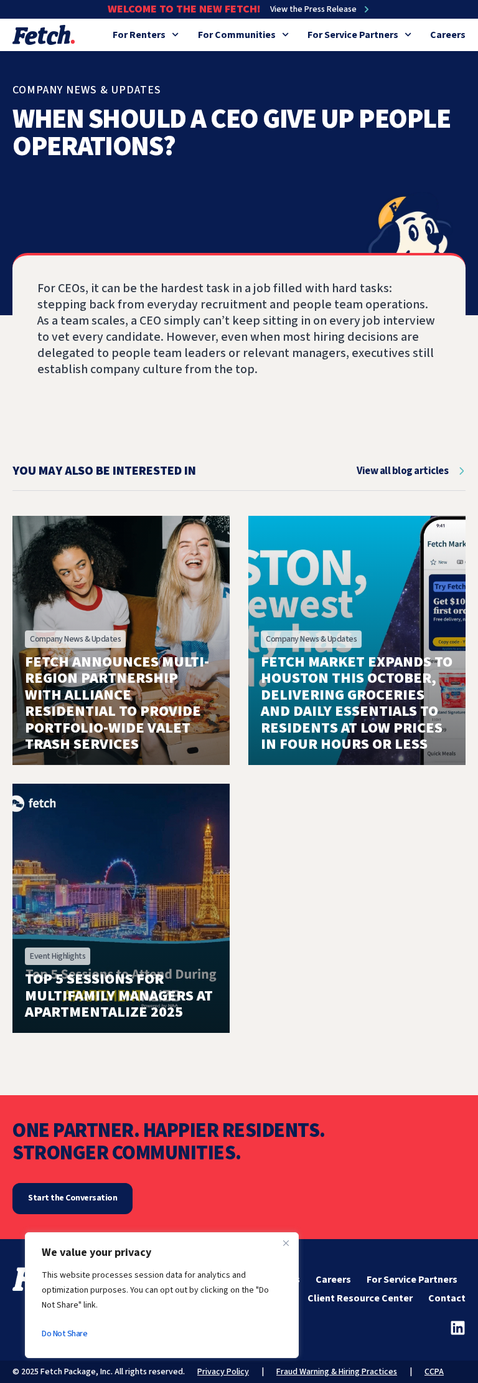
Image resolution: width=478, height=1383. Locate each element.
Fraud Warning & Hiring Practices (336, 1372)
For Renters (139, 35)
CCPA (434, 1372)
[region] (162, 1295)
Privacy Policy (223, 1372)
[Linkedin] (458, 1328)
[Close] (285, 1242)
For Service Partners (352, 35)
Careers (448, 35)
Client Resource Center (360, 1298)
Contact (447, 1298)
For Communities (237, 35)
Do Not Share (64, 1334)
